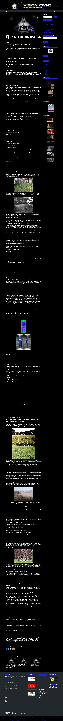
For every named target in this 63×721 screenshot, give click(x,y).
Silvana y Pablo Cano (42, 707)
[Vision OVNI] (6, 11)
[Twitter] (8, 649)
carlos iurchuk (18, 40)
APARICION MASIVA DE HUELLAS (35, 653)
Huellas (44, 68)
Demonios (40, 697)
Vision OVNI (45, 74)
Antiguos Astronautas (42, 693)
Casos (22, 11)
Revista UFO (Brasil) (42, 683)
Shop (38, 11)
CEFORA (18, 11)
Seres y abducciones (46, 73)
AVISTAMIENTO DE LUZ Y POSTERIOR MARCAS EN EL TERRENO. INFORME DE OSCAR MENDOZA (11, 666)
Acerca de (9, 11)
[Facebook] (7, 649)
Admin (41, 11)
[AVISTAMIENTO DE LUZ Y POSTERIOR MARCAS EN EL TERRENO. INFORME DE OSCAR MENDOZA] (11, 658)
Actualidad (45, 64)
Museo (14, 11)
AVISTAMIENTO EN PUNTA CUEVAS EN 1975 (23, 665)
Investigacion (32, 11)
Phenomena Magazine (46, 71)
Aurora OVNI (41, 704)
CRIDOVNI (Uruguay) (42, 685)
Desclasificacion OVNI (46, 67)
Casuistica (7, 35)
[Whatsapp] (10, 649)
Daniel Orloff (41, 699)
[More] (14, 649)
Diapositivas (27, 11)
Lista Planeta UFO (41, 689)
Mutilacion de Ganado (46, 70)
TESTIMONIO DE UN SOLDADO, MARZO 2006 (35, 665)
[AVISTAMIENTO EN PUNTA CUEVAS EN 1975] (24, 658)
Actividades (45, 63)
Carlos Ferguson (41, 691)
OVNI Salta (40, 687)
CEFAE (40, 679)
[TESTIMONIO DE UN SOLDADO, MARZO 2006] (36, 658)
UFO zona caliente (41, 695)
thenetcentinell (13, 40)
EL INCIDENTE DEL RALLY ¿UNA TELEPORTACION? (15, 653)
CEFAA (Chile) (41, 681)
